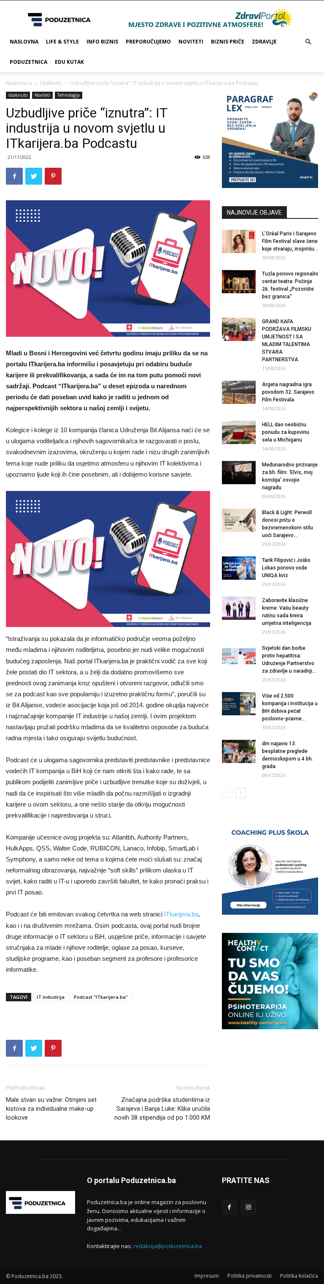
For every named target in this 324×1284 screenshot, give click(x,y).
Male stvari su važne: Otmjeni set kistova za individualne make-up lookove (51, 1108)
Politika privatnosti (249, 1275)
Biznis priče (227, 41)
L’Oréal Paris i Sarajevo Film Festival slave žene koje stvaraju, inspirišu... (290, 241)
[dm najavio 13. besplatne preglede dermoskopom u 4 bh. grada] (239, 751)
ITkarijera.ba (181, 914)
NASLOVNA (24, 41)
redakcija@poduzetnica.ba (167, 1246)
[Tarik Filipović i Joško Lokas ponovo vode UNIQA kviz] (239, 568)
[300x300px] (270, 1027)
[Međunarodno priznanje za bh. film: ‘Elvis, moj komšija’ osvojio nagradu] (239, 472)
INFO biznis (102, 41)
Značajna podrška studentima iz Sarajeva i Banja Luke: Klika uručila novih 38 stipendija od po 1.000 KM (162, 1108)
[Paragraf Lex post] (270, 186)
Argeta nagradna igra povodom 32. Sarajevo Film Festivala (288, 392)
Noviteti (190, 41)
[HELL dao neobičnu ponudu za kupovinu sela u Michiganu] (239, 432)
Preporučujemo (148, 41)
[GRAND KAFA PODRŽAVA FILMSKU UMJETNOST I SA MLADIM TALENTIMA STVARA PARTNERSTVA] (239, 329)
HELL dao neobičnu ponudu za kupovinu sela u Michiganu (285, 432)
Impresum (206, 1275)
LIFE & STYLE (62, 41)
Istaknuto (51, 83)
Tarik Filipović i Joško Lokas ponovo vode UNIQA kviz (286, 567)
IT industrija (51, 997)
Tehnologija (68, 95)
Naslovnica (19, 83)
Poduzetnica (28, 61)
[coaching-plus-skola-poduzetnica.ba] (270, 912)
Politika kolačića (299, 1275)
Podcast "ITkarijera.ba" (101, 997)
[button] (308, 42)
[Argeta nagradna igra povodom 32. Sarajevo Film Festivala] (239, 392)
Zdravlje (264, 41)
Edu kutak (69, 61)
